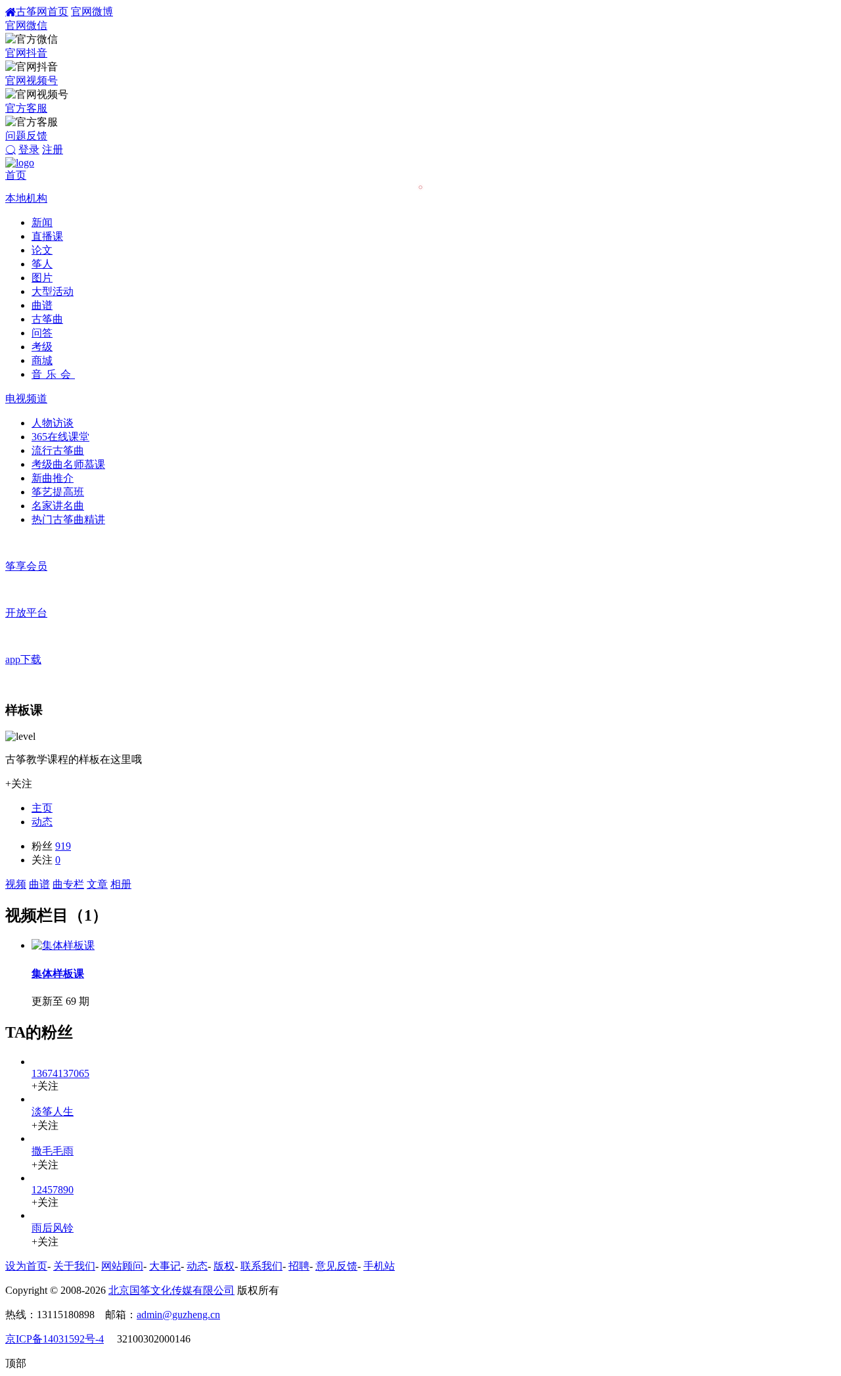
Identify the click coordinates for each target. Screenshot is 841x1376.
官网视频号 (31, 80)
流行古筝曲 (58, 450)
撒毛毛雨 (53, 1151)
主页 (42, 808)
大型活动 (53, 291)
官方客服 (26, 108)
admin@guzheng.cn (178, 1314)
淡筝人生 (53, 1111)
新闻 (42, 222)
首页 (15, 175)
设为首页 (26, 1266)
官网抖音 (26, 52)
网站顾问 (122, 1266)
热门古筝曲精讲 (68, 519)
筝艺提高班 (58, 491)
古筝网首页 (42, 11)
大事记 (165, 1266)
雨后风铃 (53, 1227)
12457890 (53, 1189)
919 (63, 846)
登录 (28, 149)
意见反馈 (336, 1266)
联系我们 (261, 1266)
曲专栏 (68, 884)
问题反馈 (26, 135)
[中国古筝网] (19, 162)
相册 (120, 884)
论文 (42, 250)
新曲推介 (53, 478)
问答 (42, 332)
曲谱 (42, 305)
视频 (15, 884)
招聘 (298, 1266)
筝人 (42, 263)
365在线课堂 (60, 436)
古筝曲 (47, 319)
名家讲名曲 (58, 505)
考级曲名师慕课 (68, 464)
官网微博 (92, 11)
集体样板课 (58, 973)
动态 (42, 821)
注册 (52, 149)
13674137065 (60, 1073)
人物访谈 (53, 422)
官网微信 (26, 25)
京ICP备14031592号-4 (54, 1338)
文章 (97, 884)
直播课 (47, 236)
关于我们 (74, 1266)
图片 (42, 277)
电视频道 (26, 398)
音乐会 (53, 374)
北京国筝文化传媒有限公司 (171, 1290)
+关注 (18, 783)
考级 (42, 346)
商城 (42, 360)
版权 (224, 1266)
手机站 (379, 1266)
